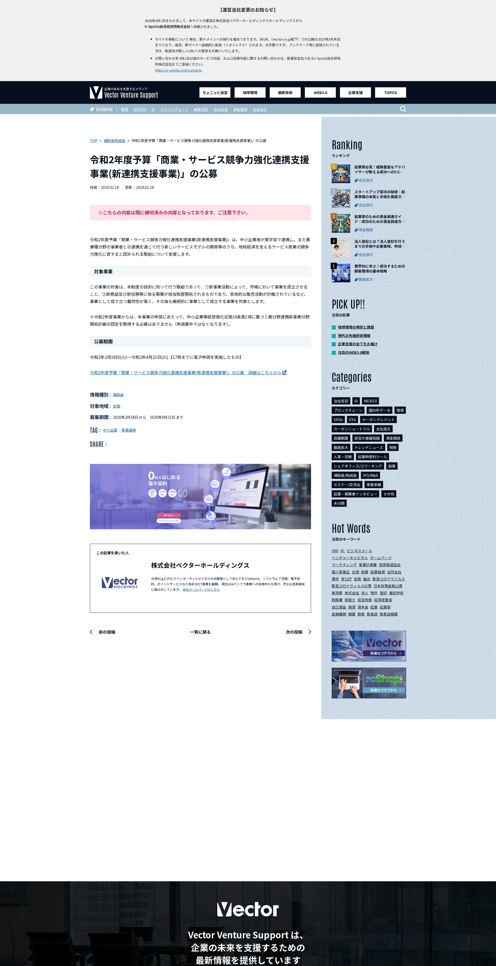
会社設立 (260, 109)
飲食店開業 (389, 614)
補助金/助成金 (345, 475)
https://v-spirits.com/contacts (178, 70)
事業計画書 (368, 564)
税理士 (350, 599)
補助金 (118, 394)
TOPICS (390, 92)
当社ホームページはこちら (201, 589)
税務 (393, 447)
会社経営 (220, 109)
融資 (351, 607)
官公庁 (346, 578)
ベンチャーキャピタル (350, 557)
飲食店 (372, 614)
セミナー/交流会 (347, 484)
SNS (335, 550)
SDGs (338, 419)
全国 (116, 406)
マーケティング (344, 564)
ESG (352, 419)
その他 (388, 493)
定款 (357, 578)
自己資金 (339, 607)
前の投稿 (107, 632)
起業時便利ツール (372, 456)
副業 (392, 466)
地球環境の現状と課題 (356, 327)
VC (342, 550)
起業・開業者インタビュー (355, 493)
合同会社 (394, 571)
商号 (335, 578)
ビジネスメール (359, 550)
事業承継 (374, 484)
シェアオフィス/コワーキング (358, 466)
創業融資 (377, 571)
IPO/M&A (370, 475)
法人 (364, 592)
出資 (355, 571)
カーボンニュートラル (352, 428)
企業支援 (355, 92)
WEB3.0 (320, 92)
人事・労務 (343, 456)
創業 (364, 571)
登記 (383, 592)
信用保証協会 (390, 564)
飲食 (361, 614)
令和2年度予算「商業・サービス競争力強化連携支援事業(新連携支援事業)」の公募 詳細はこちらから (185, 372)
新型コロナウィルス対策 (351, 585)
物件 (374, 592)
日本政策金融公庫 (388, 585)
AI (153, 109)
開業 (351, 614)
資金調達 (240, 109)
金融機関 (339, 614)
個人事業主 (341, 571)
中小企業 (110, 430)
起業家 (385, 607)
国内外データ (379, 410)
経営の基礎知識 (367, 438)
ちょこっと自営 (215, 92)
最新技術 (285, 92)
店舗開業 (341, 438)
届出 (366, 578)
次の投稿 (294, 632)
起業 (374, 607)
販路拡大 (341, 447)
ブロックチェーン (174, 109)
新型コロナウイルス (389, 578)
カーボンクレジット (378, 419)
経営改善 (365, 599)
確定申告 (396, 592)
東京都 (337, 592)
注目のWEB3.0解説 (353, 352)
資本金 (363, 607)
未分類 (339, 503)
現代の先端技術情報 (354, 335)
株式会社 (352, 592)
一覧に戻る (200, 632)
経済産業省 (383, 599)
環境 (124, 109)
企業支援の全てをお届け (358, 343)
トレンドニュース (368, 447)
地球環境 (250, 92)
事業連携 (128, 430)
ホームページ (381, 557)
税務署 (337, 599)
